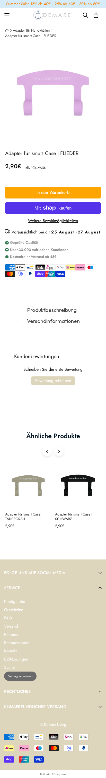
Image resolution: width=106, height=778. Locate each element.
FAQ (8, 618)
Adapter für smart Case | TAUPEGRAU (23, 516)
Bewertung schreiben (53, 381)
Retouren (11, 634)
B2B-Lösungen (16, 659)
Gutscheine (13, 610)
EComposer (59, 774)
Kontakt (10, 651)
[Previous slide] (47, 451)
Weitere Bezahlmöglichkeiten (53, 221)
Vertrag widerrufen (20, 676)
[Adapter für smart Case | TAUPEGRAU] (28, 487)
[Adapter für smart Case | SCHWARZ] (78, 487)
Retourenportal (16, 643)
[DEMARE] (53, 15)
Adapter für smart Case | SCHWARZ (73, 516)
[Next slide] (59, 451)
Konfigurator (14, 601)
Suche (9, 667)
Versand (11, 626)
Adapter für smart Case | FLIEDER (30, 35)
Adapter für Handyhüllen (31, 30)
